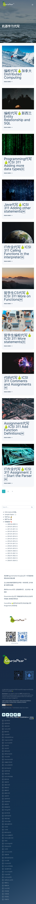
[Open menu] (32, 4)
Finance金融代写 (9, 835)
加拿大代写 (7, 785)
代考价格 (7, 894)
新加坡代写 (7, 807)
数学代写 (7, 731)
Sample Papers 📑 (10, 514)
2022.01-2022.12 (12, 556)
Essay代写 (7, 734)
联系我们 (32, 717)
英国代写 (7, 787)
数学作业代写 (8, 832)
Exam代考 (7, 888)
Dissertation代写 (9, 759)
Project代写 (7, 874)
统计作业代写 (8, 768)
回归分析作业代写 (9, 858)
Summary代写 (8, 877)
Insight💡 (31, 718)
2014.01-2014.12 (12, 536)
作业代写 (7, 745)
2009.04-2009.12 (12, 524)
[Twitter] (7, 714)
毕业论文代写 (8, 846)
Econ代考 (7, 860)
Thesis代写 (7, 756)
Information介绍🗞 (10, 512)
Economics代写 (8, 852)
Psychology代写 (8, 843)
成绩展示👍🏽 (17, 717)
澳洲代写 (7, 790)
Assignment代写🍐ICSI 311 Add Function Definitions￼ (16, 428)
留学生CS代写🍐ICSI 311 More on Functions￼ (17, 296)
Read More (8, 81)
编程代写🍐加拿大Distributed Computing (18, 74)
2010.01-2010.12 (12, 527)
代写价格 (7, 891)
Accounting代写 (8, 871)
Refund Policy (5, 702)
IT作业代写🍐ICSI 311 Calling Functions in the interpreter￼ (17, 252)
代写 (6, 737)
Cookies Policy (12, 702)
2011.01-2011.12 (12, 529)
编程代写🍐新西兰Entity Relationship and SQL (18, 118)
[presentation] (18, 56)
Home (8, 717)
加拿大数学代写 (8, 824)
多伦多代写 (7, 801)
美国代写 (7, 782)
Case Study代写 (8, 743)
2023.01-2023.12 (12, 558)
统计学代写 (7, 720)
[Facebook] (3, 714)
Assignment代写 (9, 740)
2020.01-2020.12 (12, 551)
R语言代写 (7, 726)
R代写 (6, 840)
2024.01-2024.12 (12, 560)
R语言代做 (7, 818)
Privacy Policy (15, 700)
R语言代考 (7, 773)
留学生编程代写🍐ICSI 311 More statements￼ (18, 338)
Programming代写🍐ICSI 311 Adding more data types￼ (18, 164)
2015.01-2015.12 (12, 539)
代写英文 (7, 896)
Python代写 (7, 729)
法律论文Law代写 (9, 880)
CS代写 (6, 849)
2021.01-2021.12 (12, 553)
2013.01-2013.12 (12, 534)
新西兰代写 (7, 793)
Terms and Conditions (25, 700)
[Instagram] (11, 714)
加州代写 (7, 804)
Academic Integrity (21, 702)
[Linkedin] (15, 714)
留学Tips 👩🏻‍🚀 (8, 519)
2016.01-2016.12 (12, 541)
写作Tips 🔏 (8, 517)
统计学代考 (7, 813)
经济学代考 (7, 771)
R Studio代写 (8, 863)
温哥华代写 (7, 798)
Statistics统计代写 (9, 838)
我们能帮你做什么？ (24, 717)
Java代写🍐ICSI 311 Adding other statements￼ (17, 207)
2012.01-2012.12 (12, 531)
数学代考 (7, 779)
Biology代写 (7, 810)
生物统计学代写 (8, 762)
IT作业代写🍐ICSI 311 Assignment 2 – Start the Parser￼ (18, 474)
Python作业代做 (9, 776)
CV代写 (6, 829)
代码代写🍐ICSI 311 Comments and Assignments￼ (17, 382)
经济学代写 (7, 723)
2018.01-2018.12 (12, 546)
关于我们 (12, 717)
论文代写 (7, 748)
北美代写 (7, 796)
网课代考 (7, 885)
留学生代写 (7, 751)
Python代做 (7, 821)
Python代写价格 (9, 866)
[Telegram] (19, 714)
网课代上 (7, 882)
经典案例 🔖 (8, 522)
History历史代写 (9, 765)
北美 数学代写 (8, 869)
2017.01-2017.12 (12, 543)
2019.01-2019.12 (12, 548)
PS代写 (6, 827)
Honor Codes (8, 700)
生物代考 (7, 854)
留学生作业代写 (8, 754)
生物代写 (7, 899)
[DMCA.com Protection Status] (18, 705)
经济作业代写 (8, 815)
